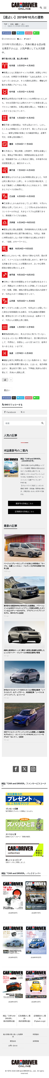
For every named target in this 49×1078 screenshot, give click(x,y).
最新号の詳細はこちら (24, 503)
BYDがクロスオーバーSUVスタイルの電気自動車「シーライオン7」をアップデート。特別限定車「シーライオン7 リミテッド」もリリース (24, 692)
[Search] (42, 423)
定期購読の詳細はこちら (24, 511)
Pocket (29, 33)
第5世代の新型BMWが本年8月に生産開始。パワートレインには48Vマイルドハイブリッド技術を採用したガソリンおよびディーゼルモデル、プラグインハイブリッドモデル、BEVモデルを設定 (24, 609)
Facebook (7, 33)
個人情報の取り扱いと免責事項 (13, 1035)
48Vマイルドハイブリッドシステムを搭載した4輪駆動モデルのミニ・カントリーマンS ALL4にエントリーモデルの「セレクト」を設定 (24, 734)
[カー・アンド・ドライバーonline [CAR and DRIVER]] (24, 6)
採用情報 (36, 1041)
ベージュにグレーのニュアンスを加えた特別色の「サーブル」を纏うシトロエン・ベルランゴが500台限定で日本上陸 (24, 565)
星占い (7, 390)
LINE (37, 33)
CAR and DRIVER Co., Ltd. (26, 1071)
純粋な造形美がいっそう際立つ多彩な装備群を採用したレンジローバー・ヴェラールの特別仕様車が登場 (24, 651)
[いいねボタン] (5, 380)
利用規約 (36, 1034)
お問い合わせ (12, 1045)
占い (21, 39)
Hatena (21, 33)
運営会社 (13, 1041)
